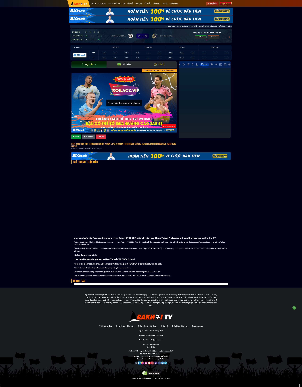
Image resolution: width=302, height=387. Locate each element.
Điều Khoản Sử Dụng (148, 326)
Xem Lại (93, 3)
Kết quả (130, 3)
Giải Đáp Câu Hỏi (180, 326)
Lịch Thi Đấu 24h (114, 3)
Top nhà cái (212, 3)
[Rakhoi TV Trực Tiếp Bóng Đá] (79, 3)
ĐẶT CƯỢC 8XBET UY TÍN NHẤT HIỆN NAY (160, 70)
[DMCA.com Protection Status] (151, 373)
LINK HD (101, 137)
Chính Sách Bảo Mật (124, 326)
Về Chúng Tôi (105, 326)
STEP (77, 137)
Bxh (123, 3)
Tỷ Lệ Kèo (148, 3)
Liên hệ (164, 326)
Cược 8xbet (225, 3)
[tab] (89, 64)
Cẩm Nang (156, 3)
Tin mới (165, 3)
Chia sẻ (161, 64)
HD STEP (89, 137)
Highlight (102, 3)
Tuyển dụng (174, 3)
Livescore (138, 3)
